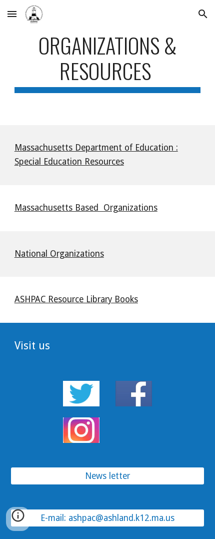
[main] (107, 62)
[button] (12, 14)
